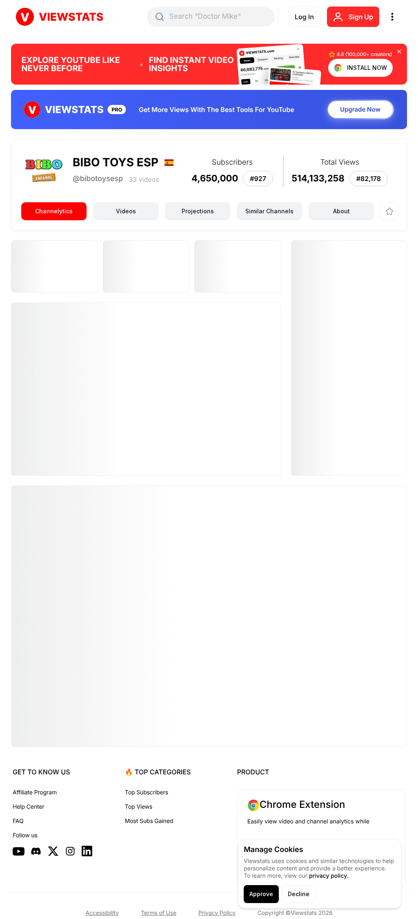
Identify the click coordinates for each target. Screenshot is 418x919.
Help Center (28, 806)
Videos (126, 211)
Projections (198, 211)
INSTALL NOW (367, 67)
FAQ (18, 821)
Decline (298, 893)
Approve (261, 893)
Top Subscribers (146, 792)
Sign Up (361, 17)
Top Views (138, 806)
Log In (304, 17)
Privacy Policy (217, 913)
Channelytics (54, 211)
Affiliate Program (35, 792)
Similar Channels (269, 211)
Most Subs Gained (149, 821)
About (341, 211)
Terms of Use (158, 913)
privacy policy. (329, 875)
